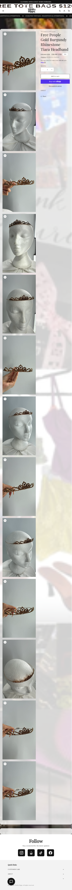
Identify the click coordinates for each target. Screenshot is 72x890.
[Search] (60, 11)
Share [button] (44, 96)
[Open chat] (11, 881)
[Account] (64, 11)
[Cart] (68, 11)
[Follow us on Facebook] (50, 852)
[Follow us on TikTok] (40, 852)
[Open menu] (3, 11)
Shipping (43, 57)
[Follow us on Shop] (31, 852)
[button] (36, 869)
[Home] (31, 10)
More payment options (55, 86)
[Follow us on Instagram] (21, 852)
